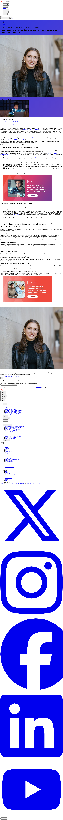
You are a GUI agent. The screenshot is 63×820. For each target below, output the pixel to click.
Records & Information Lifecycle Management (14, 426)
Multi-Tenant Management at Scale (12, 413)
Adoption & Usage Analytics (11, 434)
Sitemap (2, 483)
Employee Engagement (15, 376)
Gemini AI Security (9, 458)
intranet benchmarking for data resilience (32, 137)
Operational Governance (10, 414)
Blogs (4, 24)
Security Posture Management (11, 409)
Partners (4, 8)
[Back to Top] (1, 378)
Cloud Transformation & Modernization (13, 412)
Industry (4, 416)
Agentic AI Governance (10, 407)
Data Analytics (7, 376)
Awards (6, 475)
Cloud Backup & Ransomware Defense (13, 427)
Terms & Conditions (9, 483)
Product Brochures (9, 452)
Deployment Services (9, 467)
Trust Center (22, 483)
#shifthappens (8, 453)
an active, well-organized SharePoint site (16, 139)
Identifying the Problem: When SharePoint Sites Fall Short (14, 121)
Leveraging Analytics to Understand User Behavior (13, 122)
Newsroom (7, 479)
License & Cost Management (11, 437)
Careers (6, 476)
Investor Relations (8, 478)
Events (6, 450)
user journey (16, 214)
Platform (4, 6)
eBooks (6, 447)
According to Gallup (54, 137)
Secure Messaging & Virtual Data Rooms (13, 436)
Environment (5, 418)
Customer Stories (8, 445)
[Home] (3, 21)
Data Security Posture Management (12, 459)
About (4, 14)
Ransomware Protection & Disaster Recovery (14, 410)
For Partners (5, 440)
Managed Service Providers (10, 461)
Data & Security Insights (10, 428)
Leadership (7, 473)
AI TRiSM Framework (9, 457)
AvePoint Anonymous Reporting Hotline (34, 483)
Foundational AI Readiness (10, 405)
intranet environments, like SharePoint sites (31, 129)
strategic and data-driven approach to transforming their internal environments (36, 266)
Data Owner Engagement (10, 438)
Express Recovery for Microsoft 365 (12, 429)
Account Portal (8, 444)
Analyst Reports (8, 451)
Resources (5, 10)
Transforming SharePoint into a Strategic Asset (12, 125)
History (6, 472)
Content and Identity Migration (11, 431)
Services (5, 12)
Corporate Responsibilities (10, 474)
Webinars (7, 448)
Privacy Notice (38, 387)
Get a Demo (14, 384)
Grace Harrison (3, 369)
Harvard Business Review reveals (38, 157)
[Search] (1, 16)
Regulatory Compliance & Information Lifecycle (14, 411)
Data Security (8, 456)
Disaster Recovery (9, 460)
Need (4, 404)
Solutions (5, 4)
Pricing (13, 18)
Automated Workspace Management (12, 435)
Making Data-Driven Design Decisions (10, 124)
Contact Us (7, 480)
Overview (7, 471)
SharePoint (2, 376)
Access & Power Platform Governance (12, 432)
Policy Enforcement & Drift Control (12, 430)
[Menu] (1, 18)
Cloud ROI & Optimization (10, 408)
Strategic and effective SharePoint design (8, 205)
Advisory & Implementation (10, 465)
